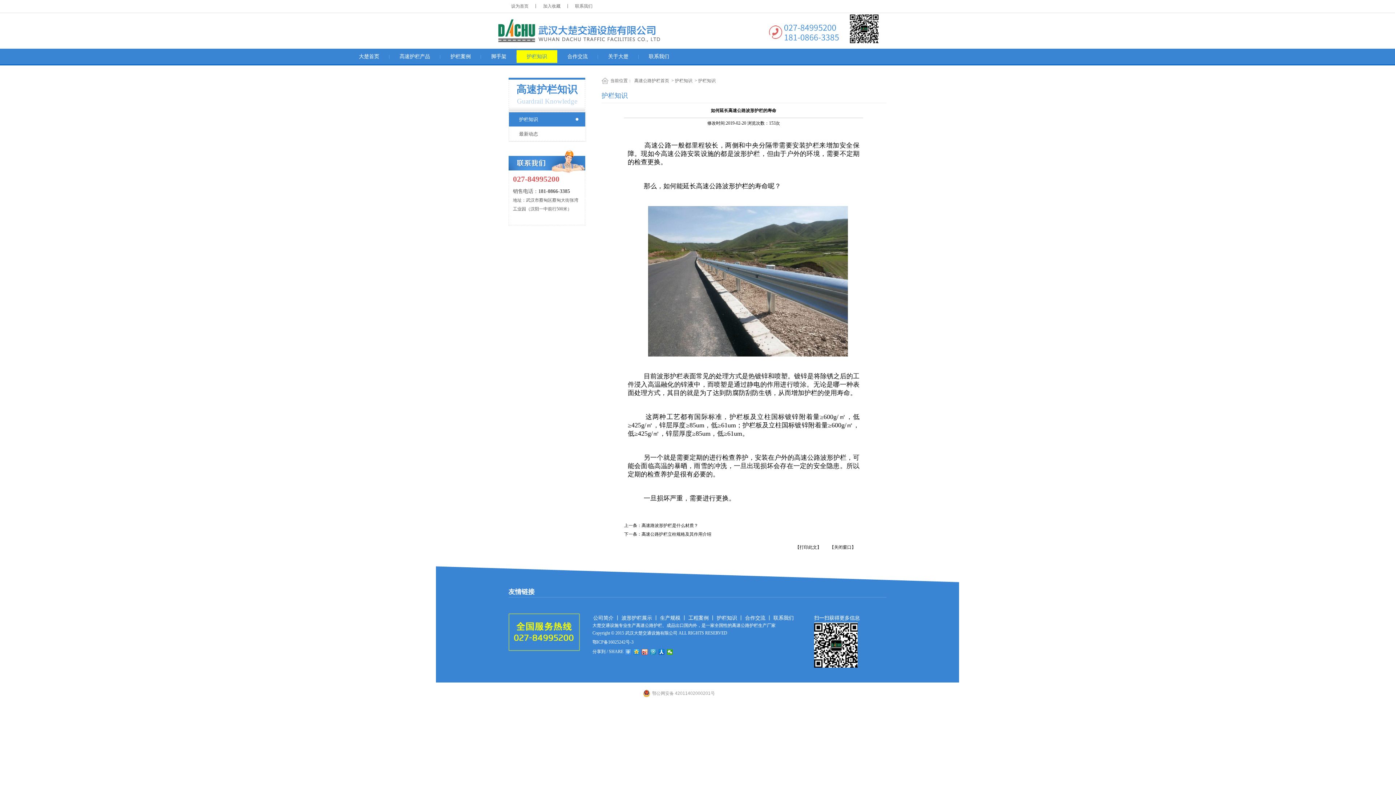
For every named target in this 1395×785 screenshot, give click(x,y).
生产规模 (670, 618)
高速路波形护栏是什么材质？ (670, 525)
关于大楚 (618, 56)
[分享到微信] (670, 652)
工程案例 (698, 618)
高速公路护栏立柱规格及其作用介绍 (676, 534)
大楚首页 (369, 56)
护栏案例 (460, 56)
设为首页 (520, 6)
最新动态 (528, 134)
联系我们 (584, 6)
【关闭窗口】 (843, 547)
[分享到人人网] (662, 652)
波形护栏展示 (637, 618)
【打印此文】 (808, 547)
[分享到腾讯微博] (653, 652)
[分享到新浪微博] (645, 652)
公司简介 (603, 618)
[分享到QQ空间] (637, 652)
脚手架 (498, 56)
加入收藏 (552, 6)
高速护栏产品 (415, 56)
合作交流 (577, 56)
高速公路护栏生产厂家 (754, 625)
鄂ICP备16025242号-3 (613, 642)
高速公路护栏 (649, 625)
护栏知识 (537, 56)
